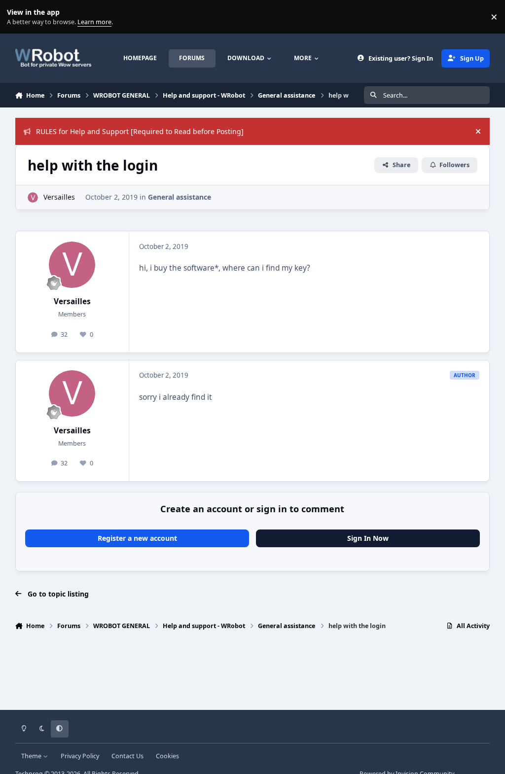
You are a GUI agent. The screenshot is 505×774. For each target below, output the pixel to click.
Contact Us (127, 756)
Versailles (59, 197)
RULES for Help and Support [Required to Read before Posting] (140, 131)
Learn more (19, 17)
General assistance (179, 197)
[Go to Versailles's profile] (33, 197)
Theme (32, 756)
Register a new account (137, 538)
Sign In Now (368, 538)
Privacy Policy (80, 756)
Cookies (167, 756)
